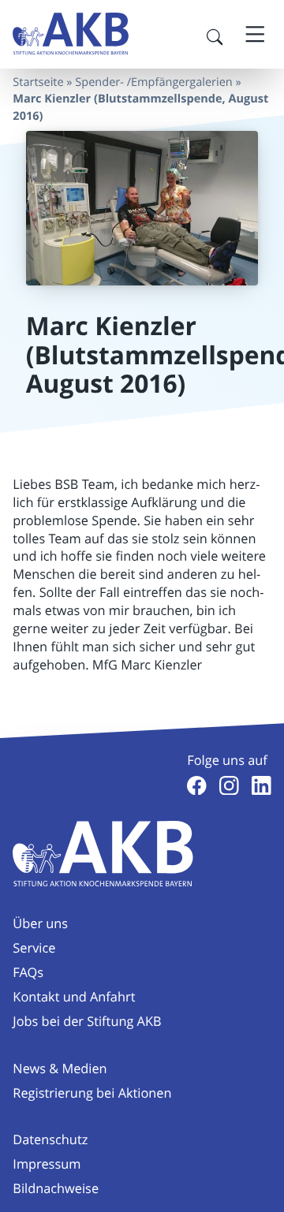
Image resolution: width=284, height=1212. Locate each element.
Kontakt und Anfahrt (74, 996)
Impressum (46, 1164)
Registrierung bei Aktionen (92, 1093)
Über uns (40, 923)
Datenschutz (50, 1139)
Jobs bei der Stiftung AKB (87, 1021)
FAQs (28, 972)
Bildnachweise (56, 1188)
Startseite (38, 82)
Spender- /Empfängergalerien (153, 82)
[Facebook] (197, 786)
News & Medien (59, 1068)
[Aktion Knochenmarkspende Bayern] (71, 34)
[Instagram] (229, 786)
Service (34, 948)
